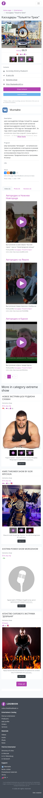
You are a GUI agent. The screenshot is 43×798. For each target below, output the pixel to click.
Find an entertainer (8, 716)
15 (9, 483)
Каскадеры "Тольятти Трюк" (23, 250)
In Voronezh (6, 759)
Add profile (5, 721)
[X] (11, 173)
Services (4, 727)
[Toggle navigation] (38, 3)
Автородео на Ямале (17, 259)
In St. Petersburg (7, 756)
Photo (4, 740)
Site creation (37, 793)
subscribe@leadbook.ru (10, 708)
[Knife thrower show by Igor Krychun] (21, 505)
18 (12, 408)
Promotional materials (9, 772)
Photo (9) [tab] (17, 189)
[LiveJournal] (14, 173)
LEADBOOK (12, 703)
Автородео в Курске (17, 318)
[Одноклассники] (8, 173)
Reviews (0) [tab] (27, 189)
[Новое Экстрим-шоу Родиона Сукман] (21, 429)
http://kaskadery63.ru (14, 84)
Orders (4, 724)
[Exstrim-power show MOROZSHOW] (21, 579)
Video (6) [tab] (7, 189)
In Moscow (5, 753)
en (5, 777)
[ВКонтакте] (5, 173)
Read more (21, 463)
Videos (4, 735)
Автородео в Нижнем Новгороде (18, 197)
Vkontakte (7, 767)
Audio (4, 737)
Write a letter (6, 769)
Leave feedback (22, 94)
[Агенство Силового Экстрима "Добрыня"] (21, 648)
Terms (4, 775)
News (3, 743)
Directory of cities (8, 751)
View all (21, 684)
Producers (5, 719)
